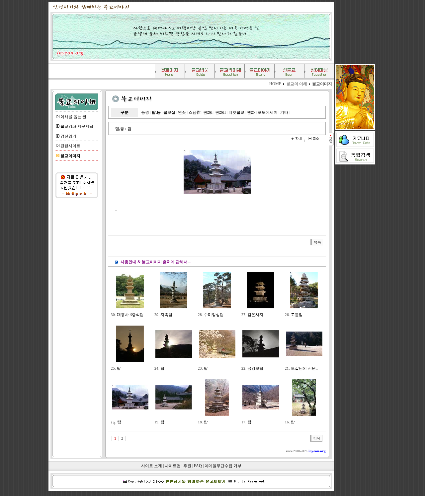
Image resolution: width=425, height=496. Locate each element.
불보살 (169, 112)
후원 (187, 466)
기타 (284, 112)
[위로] (331, 144)
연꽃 (182, 112)
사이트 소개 (151, 466)
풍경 (145, 112)
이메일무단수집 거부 (223, 466)
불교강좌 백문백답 (76, 126)
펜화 (251, 112)
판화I (207, 112)
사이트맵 (173, 466)
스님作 (195, 112)
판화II (220, 112)
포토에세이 (268, 112)
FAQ (198, 466)
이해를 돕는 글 (73, 116)
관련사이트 (70, 146)
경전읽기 (68, 136)
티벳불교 (236, 112)
